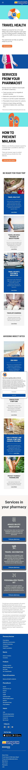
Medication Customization (9, 642)
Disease (5, 690)
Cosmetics (5, 657)
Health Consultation (7, 648)
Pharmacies (5, 765)
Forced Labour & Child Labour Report (10, 757)
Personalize (14, 391)
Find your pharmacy (14, 539)
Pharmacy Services (8, 636)
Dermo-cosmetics (7, 655)
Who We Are (5, 761)
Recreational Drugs (7, 702)
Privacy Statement (14, 388)
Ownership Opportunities (8, 714)
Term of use (5, 763)
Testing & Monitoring (8, 644)
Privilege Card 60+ (7, 665)
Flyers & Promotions (9, 675)
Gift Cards (5, 669)
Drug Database (6, 704)
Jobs (4, 712)
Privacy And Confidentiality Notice (10, 759)
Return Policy (5, 755)
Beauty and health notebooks (9, 679)
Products (5, 662)
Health (4, 694)
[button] (5, 727)
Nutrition (5, 700)
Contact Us (5, 718)
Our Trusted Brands (7, 671)
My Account (5, 720)
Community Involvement (8, 716)
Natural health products (8, 698)
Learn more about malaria (9, 160)
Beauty (5, 652)
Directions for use (7, 688)
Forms (4, 692)
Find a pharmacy (7, 46)
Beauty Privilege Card (8, 667)
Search (4, 686)
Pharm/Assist (7, 683)
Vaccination (5, 646)
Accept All (14, 395)
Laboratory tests (6, 696)
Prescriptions (6, 640)
